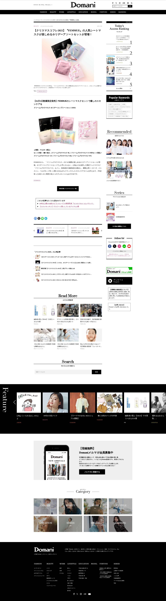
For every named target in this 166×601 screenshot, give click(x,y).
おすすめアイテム (38, 573)
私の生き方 (70, 585)
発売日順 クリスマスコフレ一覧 (68, 188)
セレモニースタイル (125, 106)
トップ (35, 20)
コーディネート (37, 568)
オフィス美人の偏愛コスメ (115, 109)
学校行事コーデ (82, 570)
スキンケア (49, 570)
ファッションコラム (38, 570)
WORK (61, 12)
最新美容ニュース (51, 578)
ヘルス (68, 575)
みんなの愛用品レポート (124, 111)
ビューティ (40, 20)
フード (68, 570)
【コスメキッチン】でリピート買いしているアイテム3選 (59, 206)
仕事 (61, 570)
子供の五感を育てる (83, 568)
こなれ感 (111, 106)
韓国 (124, 104)
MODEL (94, 12)
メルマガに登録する (92, 472)
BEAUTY (53, 12)
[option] (29, 406)
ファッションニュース (39, 575)
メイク (48, 568)
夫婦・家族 (70, 583)
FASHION (43, 12)
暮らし (68, 568)
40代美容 (111, 113)
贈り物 (68, 590)
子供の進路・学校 (83, 578)
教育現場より (82, 573)
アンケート (118, 280)
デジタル (62, 573)
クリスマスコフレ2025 (49, 20)
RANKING (122, 12)
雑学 (61, 568)
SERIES (113, 12)
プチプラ (111, 116)
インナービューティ (51, 585)
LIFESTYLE (71, 12)
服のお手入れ (117, 104)
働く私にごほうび (42, 91)
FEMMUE (37, 180)
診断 (110, 104)
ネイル (48, 583)
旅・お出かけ (70, 580)
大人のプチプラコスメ (121, 113)
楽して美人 (125, 116)
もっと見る (119, 88)
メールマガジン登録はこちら (119, 251)
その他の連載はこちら (119, 226)
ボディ (48, 575)
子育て (68, 578)
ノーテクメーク (112, 111)
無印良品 (118, 116)
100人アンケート (71, 588)
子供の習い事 (82, 575)
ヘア (117, 106)
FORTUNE (103, 12)
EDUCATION (83, 12)
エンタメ (69, 573)
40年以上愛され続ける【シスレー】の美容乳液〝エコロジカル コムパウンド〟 (66, 203)
